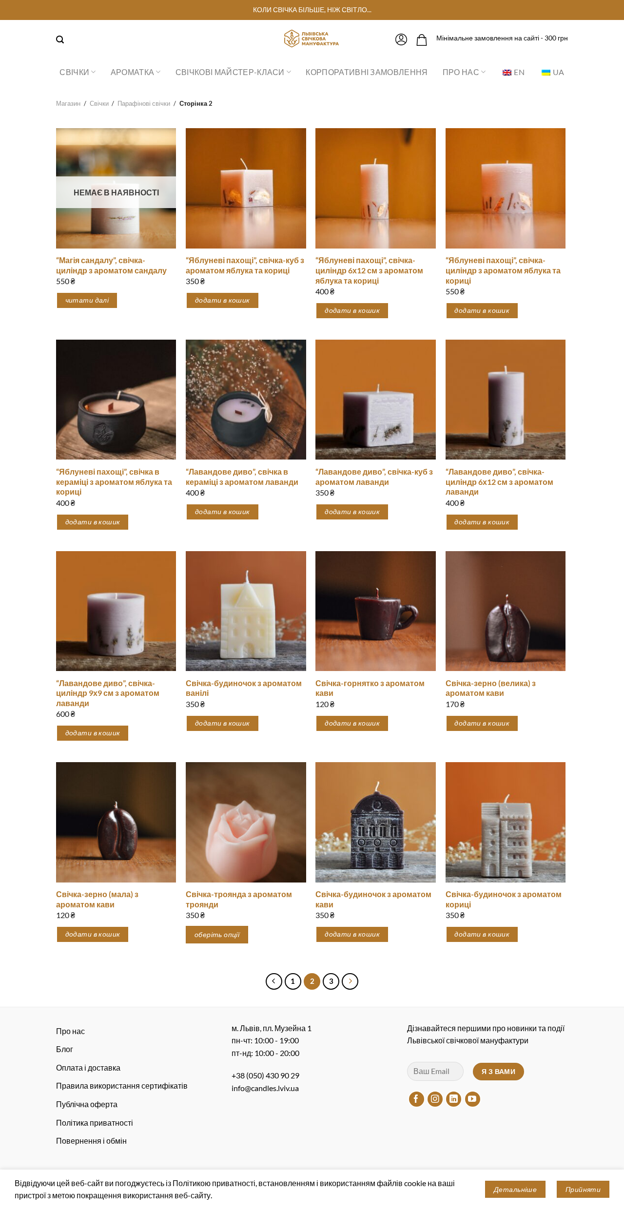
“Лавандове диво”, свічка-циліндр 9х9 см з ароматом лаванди (107, 693)
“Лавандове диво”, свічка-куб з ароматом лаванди (374, 476)
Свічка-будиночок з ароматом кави (373, 899)
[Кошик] (422, 40)
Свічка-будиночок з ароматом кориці (504, 899)
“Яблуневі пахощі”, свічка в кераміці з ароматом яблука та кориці (114, 482)
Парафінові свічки (143, 103)
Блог (64, 1049)
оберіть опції (217, 934)
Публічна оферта (86, 1104)
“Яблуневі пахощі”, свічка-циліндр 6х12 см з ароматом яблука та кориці (369, 270)
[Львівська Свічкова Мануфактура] (312, 38)
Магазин (68, 103)
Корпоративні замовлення (367, 72)
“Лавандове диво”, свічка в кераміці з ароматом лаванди (242, 476)
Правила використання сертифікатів (122, 1085)
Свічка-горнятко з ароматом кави (370, 688)
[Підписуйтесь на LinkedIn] (453, 1099)
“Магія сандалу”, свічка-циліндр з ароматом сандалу (111, 265)
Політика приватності (94, 1122)
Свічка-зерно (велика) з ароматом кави (491, 688)
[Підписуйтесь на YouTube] (472, 1099)
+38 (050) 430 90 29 (265, 1075)
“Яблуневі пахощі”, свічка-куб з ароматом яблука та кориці (245, 265)
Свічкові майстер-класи (230, 72)
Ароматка (133, 72)
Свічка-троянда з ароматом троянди (239, 899)
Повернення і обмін (91, 1140)
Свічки (74, 72)
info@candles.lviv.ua (265, 1088)
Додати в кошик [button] (222, 300)
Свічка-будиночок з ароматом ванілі (244, 688)
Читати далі (87, 300)
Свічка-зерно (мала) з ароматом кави (97, 899)
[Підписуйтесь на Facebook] (416, 1099)
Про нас (461, 72)
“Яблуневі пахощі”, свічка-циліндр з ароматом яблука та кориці (503, 270)
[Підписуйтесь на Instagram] (435, 1099)
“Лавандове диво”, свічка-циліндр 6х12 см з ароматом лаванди (499, 482)
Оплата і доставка (88, 1067)
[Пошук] (60, 39)
